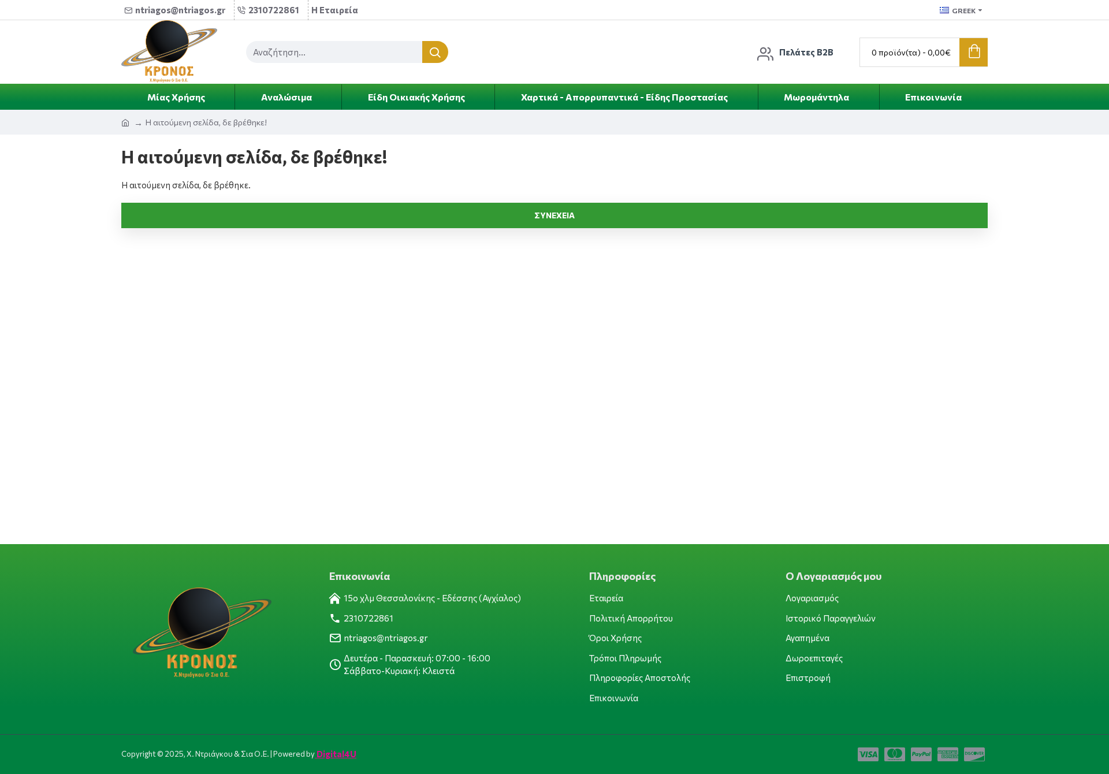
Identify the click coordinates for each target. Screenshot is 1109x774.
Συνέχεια (554, 215)
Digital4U (335, 754)
